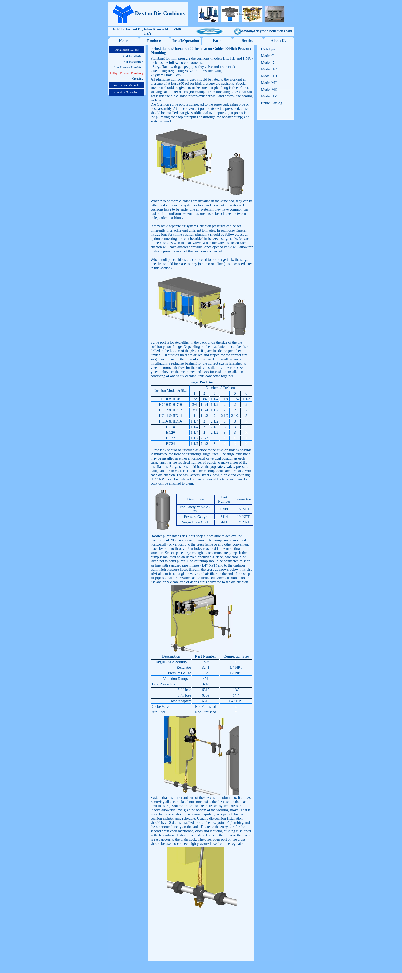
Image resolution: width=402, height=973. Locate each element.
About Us (278, 41)
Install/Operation (185, 41)
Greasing (137, 78)
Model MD (269, 89)
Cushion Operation (126, 92)
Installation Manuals (126, 85)
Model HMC (270, 96)
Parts (217, 41)
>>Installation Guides (206, 48)
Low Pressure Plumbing (128, 67)
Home (123, 41)
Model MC (269, 83)
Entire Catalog (271, 103)
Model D (267, 62)
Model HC (269, 69)
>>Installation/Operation (170, 48)
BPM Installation (132, 56)
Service (247, 41)
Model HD (269, 76)
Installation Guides (126, 49)
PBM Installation (132, 62)
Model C (267, 56)
